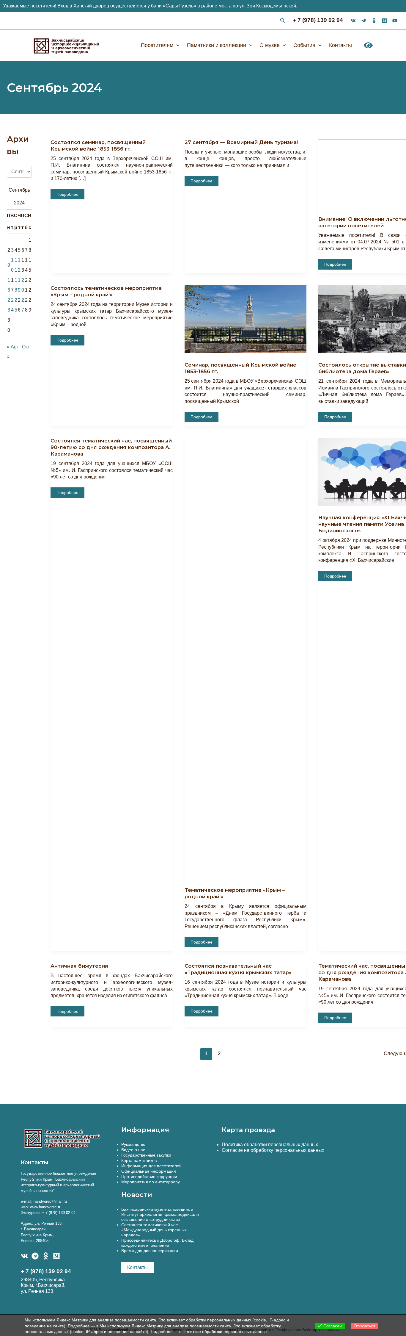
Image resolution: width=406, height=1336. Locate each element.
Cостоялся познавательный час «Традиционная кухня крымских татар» (238, 969)
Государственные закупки (146, 1155)
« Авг (12, 346)
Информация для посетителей (151, 1165)
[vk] (353, 20)
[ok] (374, 20)
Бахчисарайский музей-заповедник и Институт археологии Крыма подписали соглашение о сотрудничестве (160, 1214)
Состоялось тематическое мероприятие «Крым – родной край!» (106, 291)
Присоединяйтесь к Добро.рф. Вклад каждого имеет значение (157, 1243)
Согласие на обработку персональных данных (273, 1150)
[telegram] (363, 20)
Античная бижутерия (79, 966)
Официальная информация (148, 1171)
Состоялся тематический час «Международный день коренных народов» (154, 1229)
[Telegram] (35, 1256)
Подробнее (70, 195)
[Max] (384, 20)
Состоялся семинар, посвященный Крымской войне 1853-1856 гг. (98, 145)
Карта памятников (139, 1160)
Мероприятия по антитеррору (150, 1181)
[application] (176, 45)
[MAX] (56, 1256)
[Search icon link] (282, 21)
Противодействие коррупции (149, 1176)
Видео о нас (133, 1149)
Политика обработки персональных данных (270, 1144)
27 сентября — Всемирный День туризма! (241, 142)
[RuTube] (395, 20)
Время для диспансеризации (149, 1250)
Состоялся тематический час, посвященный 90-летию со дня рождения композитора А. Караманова (111, 447)
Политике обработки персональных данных (224, 1331)
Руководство (133, 1144)
